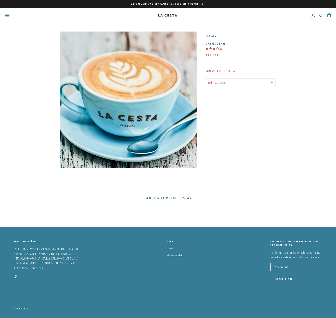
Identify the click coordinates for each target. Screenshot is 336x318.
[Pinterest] (234, 71)
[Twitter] (229, 71)
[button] (214, 48)
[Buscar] (321, 15)
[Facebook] (225, 71)
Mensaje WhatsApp (175, 255)
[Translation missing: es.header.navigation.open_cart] (329, 15)
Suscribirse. (284, 279)
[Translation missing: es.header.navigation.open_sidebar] (7, 15)
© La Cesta (21, 308)
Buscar (170, 249)
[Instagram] (15, 276)
